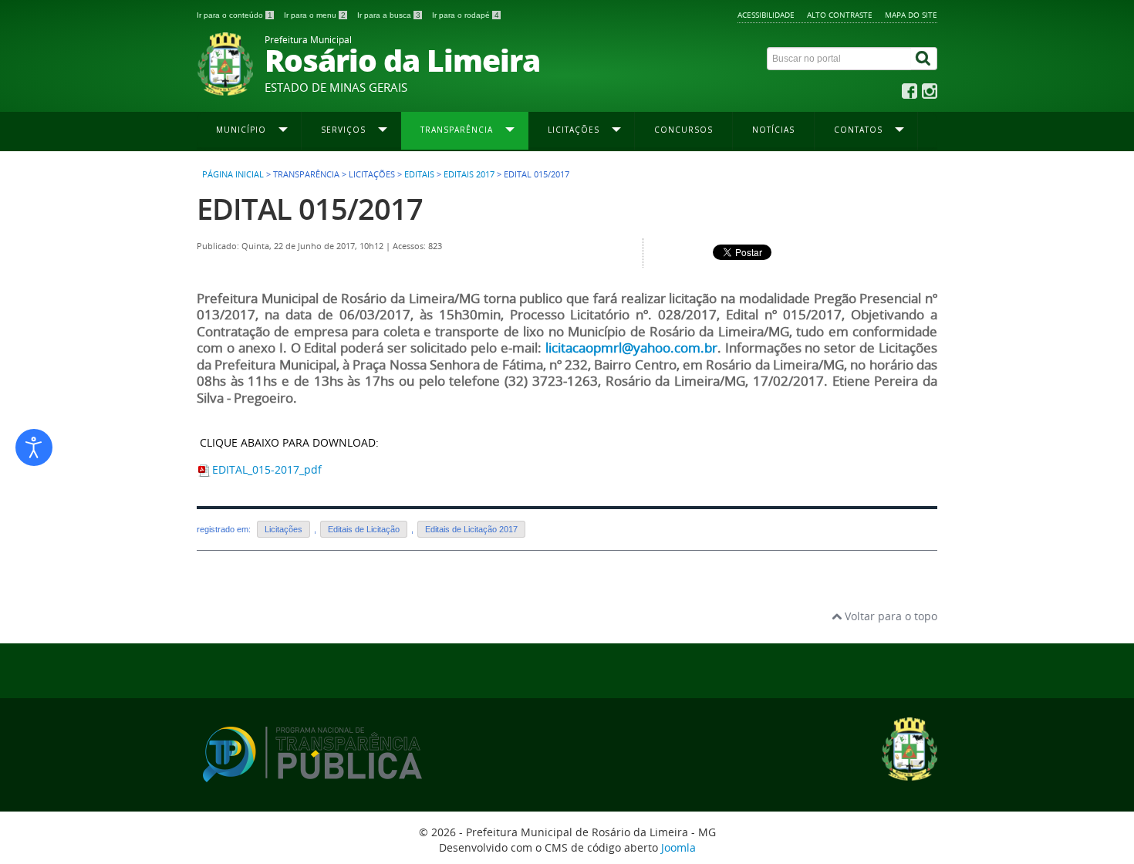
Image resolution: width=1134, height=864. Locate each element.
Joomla (678, 847)
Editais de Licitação (364, 529)
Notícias (773, 129)
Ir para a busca (388, 15)
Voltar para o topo (889, 616)
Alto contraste (839, 14)
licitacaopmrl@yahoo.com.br (631, 347)
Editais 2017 (469, 174)
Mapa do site (911, 14)
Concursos (683, 129)
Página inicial (233, 174)
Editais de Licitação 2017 (471, 529)
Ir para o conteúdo (234, 15)
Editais (419, 174)
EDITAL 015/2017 (310, 208)
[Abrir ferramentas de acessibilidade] (33, 447)
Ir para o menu (315, 15)
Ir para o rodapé (465, 15)
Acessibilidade (766, 14)
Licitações (283, 529)
